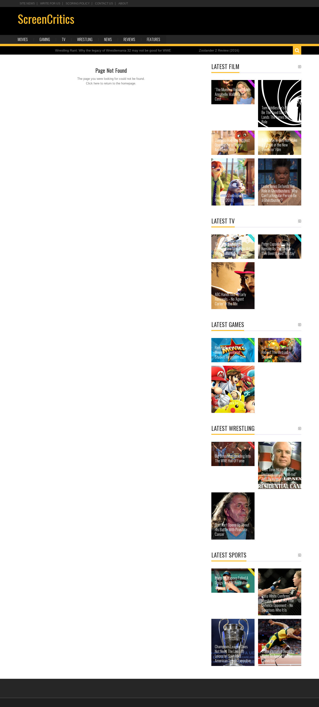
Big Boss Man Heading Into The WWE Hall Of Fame (233, 458)
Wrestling (84, 39)
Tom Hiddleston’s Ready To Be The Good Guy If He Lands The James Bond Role (280, 115)
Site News (27, 3)
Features (153, 39)
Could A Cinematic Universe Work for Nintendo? (227, 402)
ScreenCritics (46, 18)
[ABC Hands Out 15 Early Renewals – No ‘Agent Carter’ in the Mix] (233, 285)
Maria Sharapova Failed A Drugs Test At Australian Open (231, 582)
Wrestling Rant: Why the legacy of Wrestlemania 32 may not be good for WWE (113, 50)
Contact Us (104, 3)
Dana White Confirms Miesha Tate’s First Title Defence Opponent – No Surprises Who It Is (278, 603)
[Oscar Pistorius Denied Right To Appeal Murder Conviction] (279, 642)
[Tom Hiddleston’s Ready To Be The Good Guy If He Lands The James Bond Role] (279, 103)
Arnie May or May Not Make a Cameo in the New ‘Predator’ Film (279, 144)
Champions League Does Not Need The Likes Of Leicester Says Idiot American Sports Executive (233, 653)
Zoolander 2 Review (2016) (219, 50)
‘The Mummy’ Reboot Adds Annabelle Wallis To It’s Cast (232, 94)
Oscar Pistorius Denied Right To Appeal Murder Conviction (277, 655)
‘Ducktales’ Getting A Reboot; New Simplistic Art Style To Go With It (232, 248)
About (123, 3)
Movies (23, 39)
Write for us (50, 3)
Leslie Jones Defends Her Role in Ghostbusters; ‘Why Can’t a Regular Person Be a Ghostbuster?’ (279, 193)
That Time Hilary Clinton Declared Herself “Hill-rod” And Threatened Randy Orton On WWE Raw (279, 476)
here (96, 83)
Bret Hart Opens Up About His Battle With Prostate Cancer (232, 529)
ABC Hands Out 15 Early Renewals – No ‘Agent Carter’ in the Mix (230, 299)
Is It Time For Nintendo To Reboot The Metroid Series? (278, 352)
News (108, 39)
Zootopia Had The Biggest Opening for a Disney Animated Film (232, 144)
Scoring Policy (78, 3)
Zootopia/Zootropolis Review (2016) (229, 198)
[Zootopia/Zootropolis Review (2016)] (233, 181)
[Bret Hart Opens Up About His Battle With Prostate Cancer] (233, 516)
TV (63, 39)
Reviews (129, 39)
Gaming (44, 39)
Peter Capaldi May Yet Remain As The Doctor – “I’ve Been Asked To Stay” (278, 248)
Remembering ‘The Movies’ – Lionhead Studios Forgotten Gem (230, 352)
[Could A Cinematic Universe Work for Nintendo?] (233, 389)
